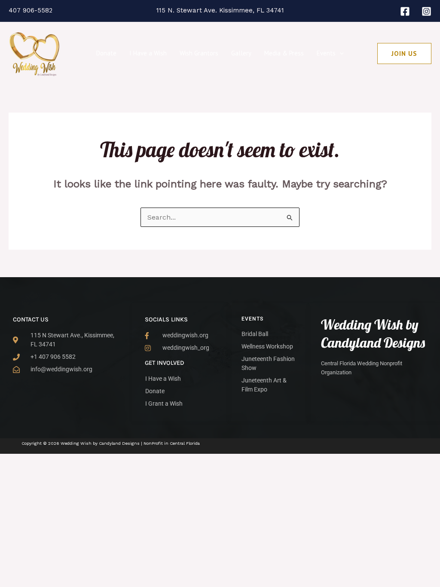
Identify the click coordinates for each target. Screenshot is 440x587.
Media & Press (284, 53)
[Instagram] (426, 11)
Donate (106, 53)
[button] (340, 53)
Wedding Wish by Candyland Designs (373, 333)
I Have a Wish (148, 53)
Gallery (241, 53)
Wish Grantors (199, 53)
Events (326, 53)
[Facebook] (405, 11)
